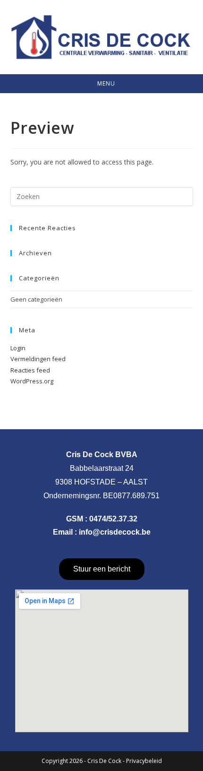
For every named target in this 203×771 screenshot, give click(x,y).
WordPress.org (31, 381)
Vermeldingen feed (38, 359)
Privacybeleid (144, 761)
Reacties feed (30, 370)
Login (17, 348)
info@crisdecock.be (115, 532)
